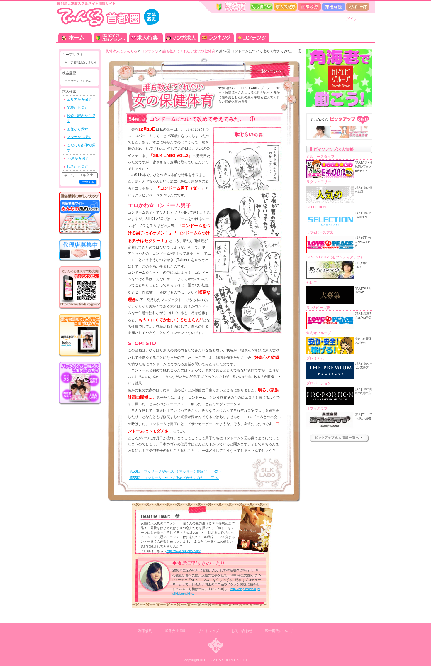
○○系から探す (78, 158)
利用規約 (145, 631)
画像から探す (77, 129)
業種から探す (77, 108)
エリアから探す (79, 99)
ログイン (349, 19)
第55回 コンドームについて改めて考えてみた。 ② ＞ (174, 478)
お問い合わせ (241, 631)
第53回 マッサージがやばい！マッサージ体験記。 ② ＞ (175, 471)
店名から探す (77, 167)
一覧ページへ (269, 71)
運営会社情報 (175, 631)
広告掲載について (279, 631)
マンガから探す (79, 137)
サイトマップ (208, 631)
